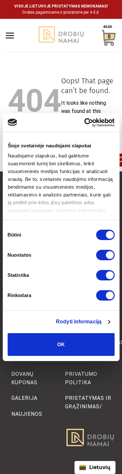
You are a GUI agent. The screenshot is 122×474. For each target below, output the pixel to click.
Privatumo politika (81, 378)
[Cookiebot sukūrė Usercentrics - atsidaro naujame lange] (87, 122)
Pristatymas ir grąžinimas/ (88, 402)
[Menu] (10, 35)
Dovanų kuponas (24, 378)
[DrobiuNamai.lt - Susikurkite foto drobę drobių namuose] (61, 35)
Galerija (24, 398)
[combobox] (95, 467)
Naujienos (26, 414)
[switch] (105, 255)
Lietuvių (100, 467)
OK (61, 344)
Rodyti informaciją (79, 321)
